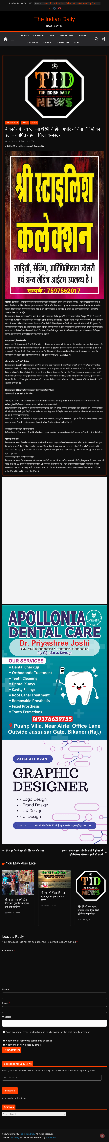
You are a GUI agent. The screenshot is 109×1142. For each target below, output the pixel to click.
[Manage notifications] (102, 1135)
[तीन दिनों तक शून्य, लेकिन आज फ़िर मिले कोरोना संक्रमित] (91, 872)
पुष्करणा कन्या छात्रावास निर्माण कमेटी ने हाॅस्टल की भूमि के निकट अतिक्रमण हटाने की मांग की (82, 852)
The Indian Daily (54, 19)
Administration (12, 123)
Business (84, 35)
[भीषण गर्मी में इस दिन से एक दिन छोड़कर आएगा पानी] (54, 872)
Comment (8, 950)
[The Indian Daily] (5, 39)
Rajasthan (38, 35)
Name (6, 989)
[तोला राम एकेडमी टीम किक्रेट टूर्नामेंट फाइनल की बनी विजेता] (18, 872)
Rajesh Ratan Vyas (28, 141)
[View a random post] (103, 39)
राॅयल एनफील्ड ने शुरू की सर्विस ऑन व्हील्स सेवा (25, 850)
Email (6, 1003)
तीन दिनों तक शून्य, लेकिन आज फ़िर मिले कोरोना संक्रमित (88, 910)
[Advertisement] (54, 540)
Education (32, 42)
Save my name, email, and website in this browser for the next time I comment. (48, 1032)
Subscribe (10, 1090)
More (76, 42)
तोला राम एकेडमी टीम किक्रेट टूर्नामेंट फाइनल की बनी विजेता (17, 903)
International (67, 35)
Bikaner (24, 35)
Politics (46, 42)
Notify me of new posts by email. (23, 1044)
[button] (81, 42)
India (51, 35)
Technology (62, 42)
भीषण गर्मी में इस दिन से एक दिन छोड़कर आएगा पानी (53, 896)
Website (6, 1016)
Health (34, 123)
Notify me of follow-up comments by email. (29, 1040)
